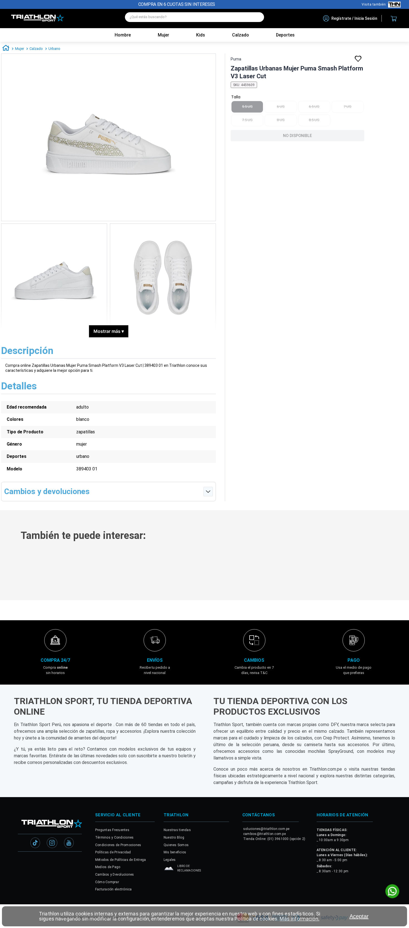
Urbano (54, 49)
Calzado (36, 49)
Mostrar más (108, 331)
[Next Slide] (401, 605)
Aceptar (359, 916)
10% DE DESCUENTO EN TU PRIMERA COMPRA (177, 4)
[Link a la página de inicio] (6, 48)
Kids (200, 35)
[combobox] (194, 18)
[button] (82, 649)
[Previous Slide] (7, 605)
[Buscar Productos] (257, 17)
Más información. (299, 919)
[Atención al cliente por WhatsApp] (392, 891)
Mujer (163, 35)
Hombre (123, 35)
